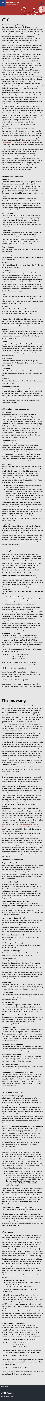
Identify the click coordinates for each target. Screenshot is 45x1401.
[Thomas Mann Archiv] (33, 10)
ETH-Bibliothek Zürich (7, 1397)
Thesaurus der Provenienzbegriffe (13, 142)
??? (12, 3)
